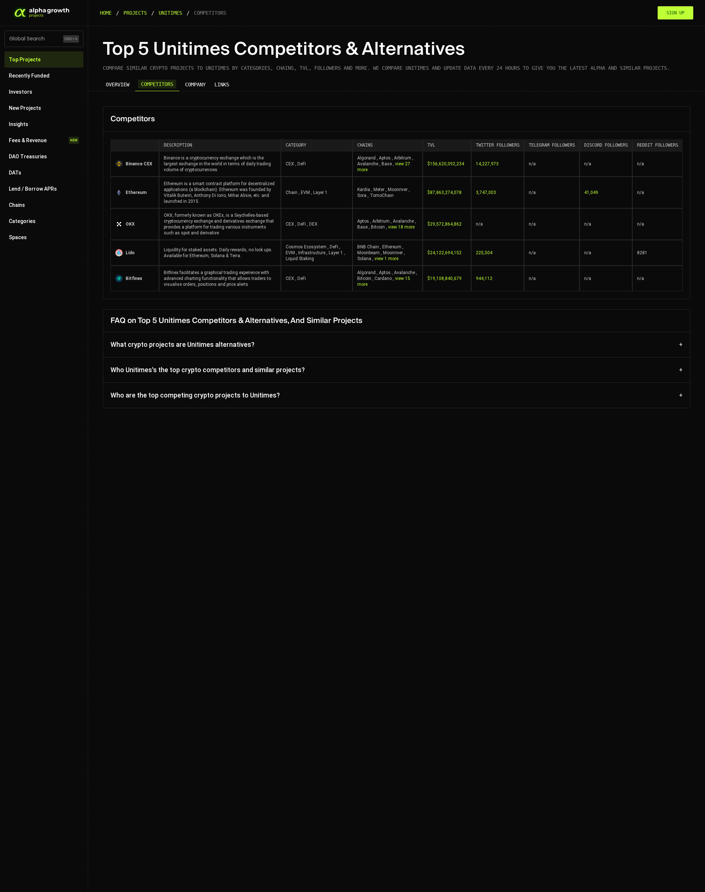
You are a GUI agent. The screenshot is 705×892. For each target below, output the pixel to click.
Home (106, 13)
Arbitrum (402, 158)
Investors (20, 92)
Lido (130, 252)
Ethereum (136, 192)
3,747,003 (486, 192)
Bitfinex (134, 278)
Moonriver (398, 189)
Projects (135, 13)
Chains (17, 205)
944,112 (484, 278)
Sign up (675, 12)
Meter (378, 189)
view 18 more (401, 227)
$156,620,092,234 (445, 163)
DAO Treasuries (28, 156)
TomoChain (382, 195)
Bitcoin (378, 227)
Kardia (363, 189)
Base (387, 163)
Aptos (385, 158)
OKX (130, 224)
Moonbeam (368, 252)
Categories (22, 221)
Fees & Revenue (43, 140)
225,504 (484, 252)
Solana (364, 258)
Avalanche (367, 163)
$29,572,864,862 (444, 224)
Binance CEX (139, 163)
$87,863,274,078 (444, 192)
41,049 (591, 192)
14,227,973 (487, 163)
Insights (18, 124)
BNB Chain (368, 246)
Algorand (366, 158)
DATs (15, 173)
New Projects (25, 108)
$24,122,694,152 (444, 252)
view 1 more (386, 258)
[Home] (41, 13)
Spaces (18, 237)
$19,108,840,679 (444, 278)
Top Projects (25, 59)
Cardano (383, 278)
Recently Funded (29, 76)
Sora (361, 195)
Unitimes (170, 13)
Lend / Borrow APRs (33, 189)
